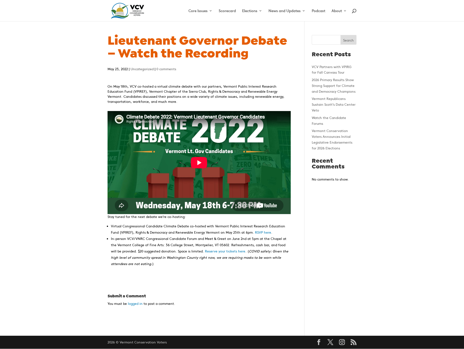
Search (348, 40)
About (337, 11)
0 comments (166, 68)
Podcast (318, 11)
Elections (249, 11)
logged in (135, 303)
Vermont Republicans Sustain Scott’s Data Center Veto (333, 104)
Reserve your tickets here (225, 251)
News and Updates (284, 11)
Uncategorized (142, 68)
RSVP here (263, 232)
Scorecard (227, 11)
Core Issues (198, 11)
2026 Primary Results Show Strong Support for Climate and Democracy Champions (333, 85)
